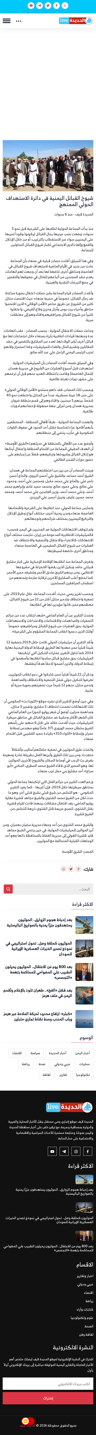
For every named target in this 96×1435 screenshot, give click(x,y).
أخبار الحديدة (57, 1053)
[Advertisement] (48, 78)
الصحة (89, 1326)
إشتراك (48, 1398)
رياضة (26, 1064)
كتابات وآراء (85, 1309)
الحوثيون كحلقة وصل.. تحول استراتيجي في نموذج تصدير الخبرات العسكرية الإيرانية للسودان (39, 949)
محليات (84, 1064)
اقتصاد (17, 1053)
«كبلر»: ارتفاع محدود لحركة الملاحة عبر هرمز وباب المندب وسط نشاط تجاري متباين (38, 1016)
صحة (42, 1064)
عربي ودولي (62, 1064)
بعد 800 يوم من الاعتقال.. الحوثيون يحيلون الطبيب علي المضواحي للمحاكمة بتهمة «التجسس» (38, 972)
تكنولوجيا (83, 1075)
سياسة (35, 1053)
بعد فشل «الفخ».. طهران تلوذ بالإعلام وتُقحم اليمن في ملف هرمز (37, 993)
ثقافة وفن (86, 1334)
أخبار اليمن (82, 1053)
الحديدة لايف (27, 1425)
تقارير (63, 1075)
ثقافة (46, 1075)
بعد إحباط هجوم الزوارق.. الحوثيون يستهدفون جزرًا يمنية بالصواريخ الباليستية (39, 922)
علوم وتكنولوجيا (82, 1318)
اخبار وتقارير (85, 1276)
